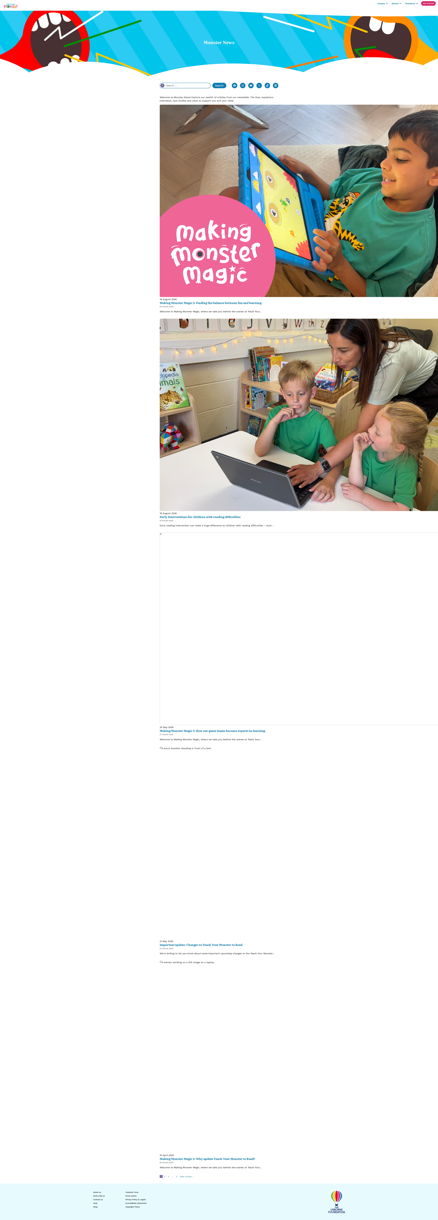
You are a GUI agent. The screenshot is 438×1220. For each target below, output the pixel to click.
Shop (95, 1207)
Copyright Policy (132, 1207)
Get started (428, 3)
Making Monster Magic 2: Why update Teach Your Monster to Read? (207, 1159)
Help (95, 1203)
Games (381, 3)
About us (97, 1192)
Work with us (99, 1196)
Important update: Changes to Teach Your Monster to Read (201, 945)
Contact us (98, 1199)
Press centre (131, 1196)
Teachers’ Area (131, 1192)
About (394, 3)
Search (219, 85)
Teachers (410, 3)
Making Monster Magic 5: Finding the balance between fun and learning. (211, 303)
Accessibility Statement (136, 1203)
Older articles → (187, 1176)
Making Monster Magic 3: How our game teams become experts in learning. (213, 731)
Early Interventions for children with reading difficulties (200, 517)
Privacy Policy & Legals (135, 1199)
